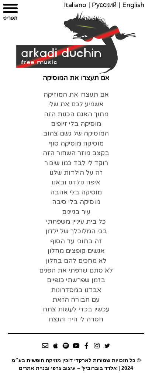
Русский (104, 5)
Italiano (75, 5)
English (133, 5)
